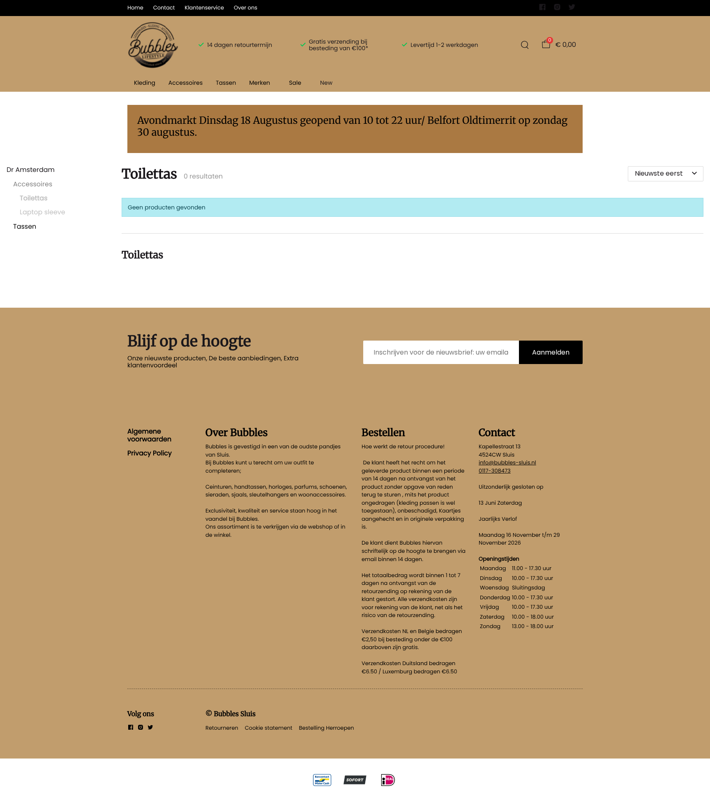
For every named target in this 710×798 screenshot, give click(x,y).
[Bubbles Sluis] (153, 45)
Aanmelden (550, 352)
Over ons (245, 8)
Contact (164, 8)
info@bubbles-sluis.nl (507, 462)
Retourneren (221, 728)
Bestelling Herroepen (326, 728)
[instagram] (557, 9)
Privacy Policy (149, 453)
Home (135, 8)
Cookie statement (269, 728)
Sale (295, 83)
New (326, 83)
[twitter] (572, 9)
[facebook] (542, 9)
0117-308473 (495, 471)
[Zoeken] (524, 45)
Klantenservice (204, 8)
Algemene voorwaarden (149, 435)
